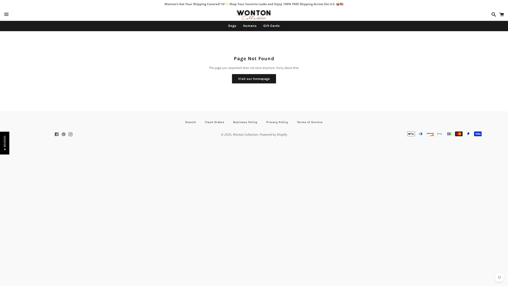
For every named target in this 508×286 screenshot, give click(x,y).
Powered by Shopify (273, 134)
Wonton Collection (245, 134)
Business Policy (245, 122)
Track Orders (214, 122)
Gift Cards (271, 26)
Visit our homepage (254, 79)
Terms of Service (310, 122)
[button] (4, 143)
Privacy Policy (277, 122)
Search (190, 122)
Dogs (232, 26)
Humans (250, 26)
